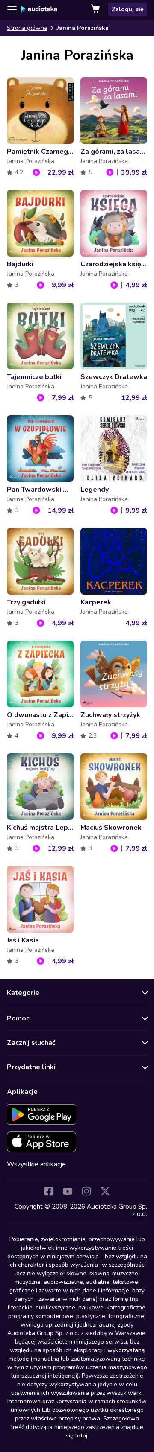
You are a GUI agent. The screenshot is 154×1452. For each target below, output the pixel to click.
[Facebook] (49, 1191)
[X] (105, 1191)
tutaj (81, 1436)
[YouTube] (67, 1191)
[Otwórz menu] (12, 9)
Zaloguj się (128, 9)
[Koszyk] (96, 9)
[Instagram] (86, 1191)
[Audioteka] (39, 9)
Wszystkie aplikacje (36, 1164)
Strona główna (27, 28)
